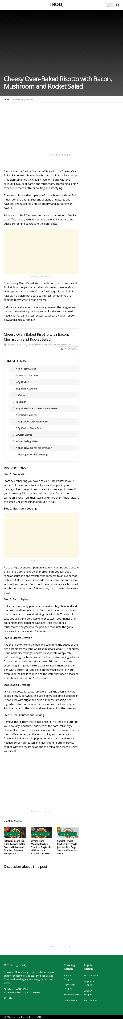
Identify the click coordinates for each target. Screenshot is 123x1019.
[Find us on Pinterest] (10, 998)
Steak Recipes (91, 975)
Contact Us (34, 992)
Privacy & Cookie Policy (15, 992)
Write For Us (22, 988)
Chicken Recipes (41, 834)
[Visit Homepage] (56, 4)
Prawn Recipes (71, 994)
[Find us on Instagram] (5, 998)
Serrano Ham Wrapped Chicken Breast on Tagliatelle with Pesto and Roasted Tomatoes (41, 847)
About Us (8, 988)
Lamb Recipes (71, 1000)
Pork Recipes (90, 1000)
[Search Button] (117, 5)
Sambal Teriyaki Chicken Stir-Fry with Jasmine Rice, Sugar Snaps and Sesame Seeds (67, 847)
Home (6, 99)
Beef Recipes (13, 834)
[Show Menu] (5, 5)
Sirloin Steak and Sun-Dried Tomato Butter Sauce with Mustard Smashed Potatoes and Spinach (14, 847)
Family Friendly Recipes (22, 99)
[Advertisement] (61, 125)
